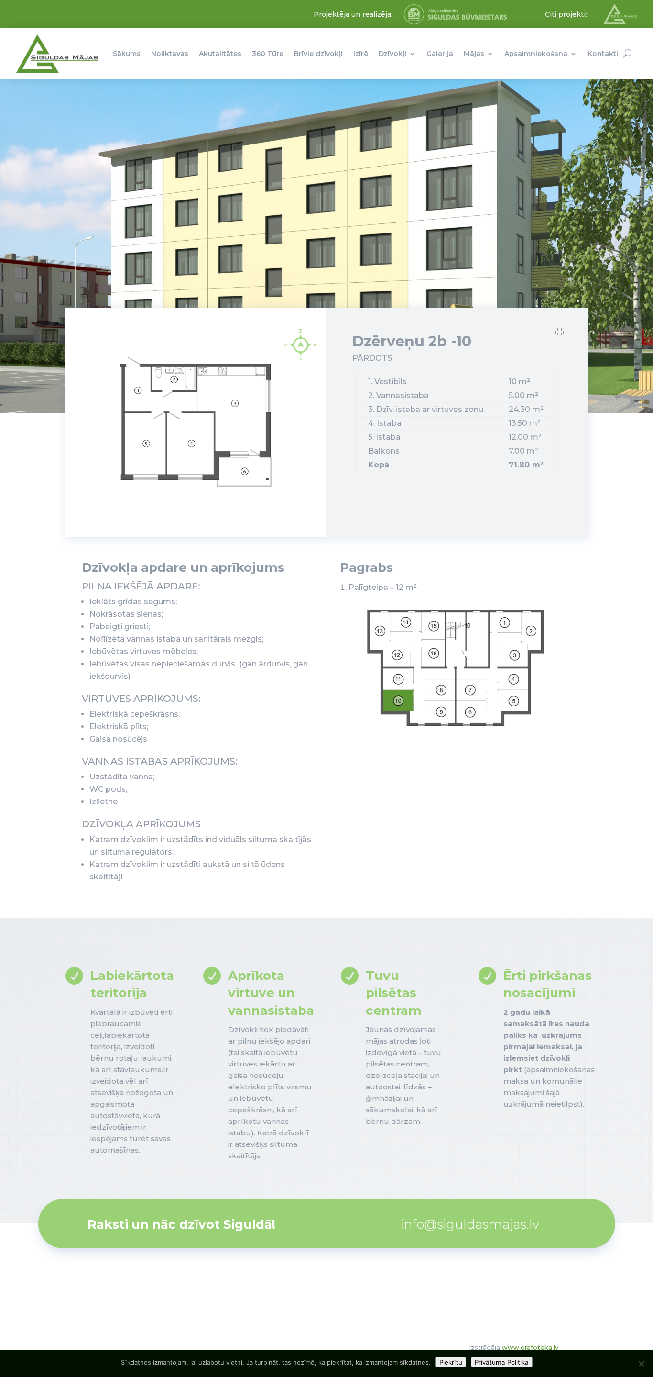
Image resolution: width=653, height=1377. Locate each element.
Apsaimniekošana (535, 53)
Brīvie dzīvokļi (318, 53)
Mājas (474, 53)
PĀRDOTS (372, 358)
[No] (641, 1363)
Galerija (439, 53)
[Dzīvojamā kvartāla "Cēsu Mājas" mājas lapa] (620, 22)
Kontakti (603, 53)
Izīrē (360, 53)
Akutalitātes (220, 53)
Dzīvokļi (392, 53)
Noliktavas (169, 53)
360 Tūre (267, 53)
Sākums (127, 53)
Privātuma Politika (502, 1362)
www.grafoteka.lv (530, 1347)
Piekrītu (450, 1362)
